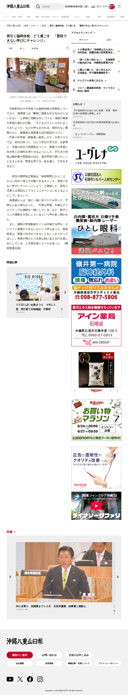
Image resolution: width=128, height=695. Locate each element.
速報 (122, 17)
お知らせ (77, 104)
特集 (88, 17)
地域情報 (65, 17)
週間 (108, 39)
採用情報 (49, 663)
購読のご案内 (19, 655)
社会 (29, 17)
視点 (100, 17)
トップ (6, 17)
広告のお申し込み (79, 655)
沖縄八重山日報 (14, 25)
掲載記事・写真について (79, 663)
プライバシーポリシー (108, 663)
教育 (44, 25)
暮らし (22, 48)
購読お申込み (111, 6)
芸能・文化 (40, 17)
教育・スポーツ (52, 17)
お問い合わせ (49, 655)
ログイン (119, 6)
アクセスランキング (81, 32)
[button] (10, 292)
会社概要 (20, 663)
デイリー (83, 39)
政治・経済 (17, 17)
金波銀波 (111, 17)
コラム (77, 17)
